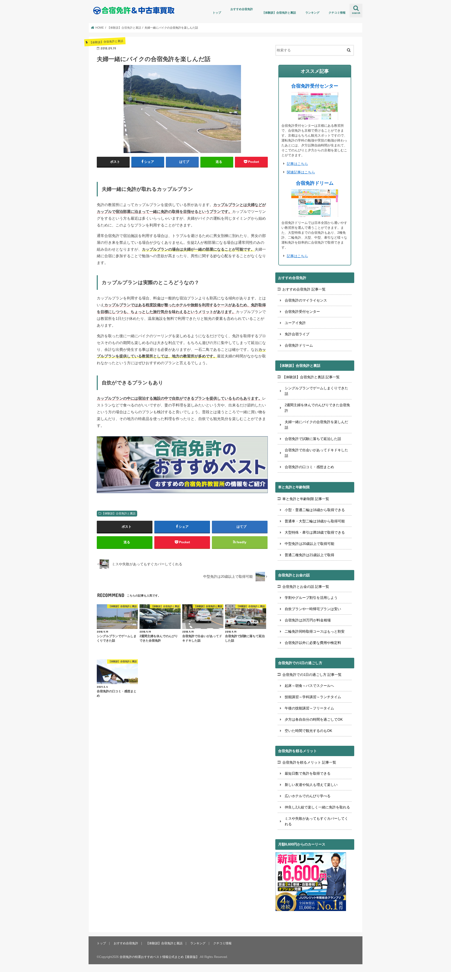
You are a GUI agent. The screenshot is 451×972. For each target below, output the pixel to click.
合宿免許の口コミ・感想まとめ (309, 467)
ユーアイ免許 (295, 323)
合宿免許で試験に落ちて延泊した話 (313, 439)
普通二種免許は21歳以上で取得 (309, 555)
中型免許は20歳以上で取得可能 (309, 544)
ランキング (312, 12)
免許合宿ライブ (297, 334)
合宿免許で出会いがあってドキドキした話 (316, 453)
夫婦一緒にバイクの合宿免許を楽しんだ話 (316, 424)
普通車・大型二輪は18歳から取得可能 (315, 521)
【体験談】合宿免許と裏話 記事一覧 (311, 377)
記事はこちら (297, 164)
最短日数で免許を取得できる (307, 773)
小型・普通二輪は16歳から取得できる (315, 510)
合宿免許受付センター (314, 85)
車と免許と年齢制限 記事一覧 (305, 499)
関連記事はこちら (301, 172)
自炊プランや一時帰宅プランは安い (313, 609)
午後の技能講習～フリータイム (309, 708)
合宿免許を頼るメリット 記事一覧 (309, 762)
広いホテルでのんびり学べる (307, 796)
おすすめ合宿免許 (241, 9)
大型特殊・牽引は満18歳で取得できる (315, 532)
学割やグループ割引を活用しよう (311, 598)
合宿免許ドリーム (315, 183)
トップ (217, 12)
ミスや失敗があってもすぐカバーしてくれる (316, 821)
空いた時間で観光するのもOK (308, 731)
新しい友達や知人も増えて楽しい (311, 785)
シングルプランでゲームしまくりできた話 (316, 391)
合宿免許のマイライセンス (306, 300)
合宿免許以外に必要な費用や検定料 (313, 643)
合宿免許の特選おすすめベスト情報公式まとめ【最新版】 (159, 957)
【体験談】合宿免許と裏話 (279, 12)
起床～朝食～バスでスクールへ (309, 686)
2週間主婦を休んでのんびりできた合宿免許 (317, 408)
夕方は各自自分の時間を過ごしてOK (314, 719)
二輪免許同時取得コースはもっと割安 (315, 631)
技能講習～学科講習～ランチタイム (313, 697)
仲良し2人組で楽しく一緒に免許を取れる (317, 807)
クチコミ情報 (337, 12)
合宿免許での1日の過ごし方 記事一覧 (312, 675)
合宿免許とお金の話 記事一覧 (305, 587)
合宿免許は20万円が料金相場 (308, 620)
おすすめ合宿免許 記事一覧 (304, 289)
